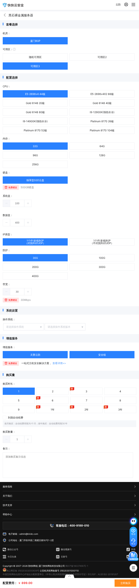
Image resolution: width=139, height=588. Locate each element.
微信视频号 (66, 549)
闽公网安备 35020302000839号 (22, 570)
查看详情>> (59, 363)
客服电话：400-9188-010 (72, 525)
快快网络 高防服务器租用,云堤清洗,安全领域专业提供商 (13, 5)
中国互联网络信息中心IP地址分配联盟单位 (23, 574)
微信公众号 (12, 549)
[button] (6, 203)
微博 (133, 556)
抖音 (133, 549)
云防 (118, 4)
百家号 (64, 556)
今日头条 (12, 556)
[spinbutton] (17, 203)
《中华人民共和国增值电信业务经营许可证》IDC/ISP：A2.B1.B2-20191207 (81, 574)
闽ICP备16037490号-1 (76, 566)
